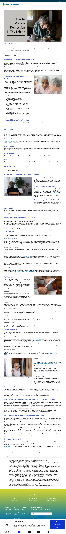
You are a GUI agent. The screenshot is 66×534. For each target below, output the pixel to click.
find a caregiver (29, 449)
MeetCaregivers (8, 446)
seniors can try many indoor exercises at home (47, 363)
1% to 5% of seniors (17, 132)
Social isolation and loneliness (11, 141)
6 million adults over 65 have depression (21, 66)
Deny (57, 527)
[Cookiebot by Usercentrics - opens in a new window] (6, 532)
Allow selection (57, 524)
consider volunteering (26, 256)
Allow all (57, 521)
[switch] (29, 532)
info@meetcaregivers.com (33, 500)
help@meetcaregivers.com (52, 500)
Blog (12, 452)
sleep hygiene (39, 340)
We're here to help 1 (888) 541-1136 (57, 1)
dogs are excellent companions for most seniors (25, 271)
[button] (33, 456)
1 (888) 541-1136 (10, 449)
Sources (8, 456)
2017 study (56, 192)
